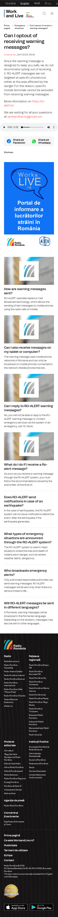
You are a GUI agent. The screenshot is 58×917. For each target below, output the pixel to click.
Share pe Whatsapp (44, 141)
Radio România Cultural (14, 675)
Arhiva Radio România (14, 767)
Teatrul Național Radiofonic (11, 700)
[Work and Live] (19, 13)
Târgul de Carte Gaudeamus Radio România (12, 757)
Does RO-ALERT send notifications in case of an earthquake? (29, 507)
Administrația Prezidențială (35, 755)
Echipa (8, 855)
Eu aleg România (11, 782)
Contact (9, 860)
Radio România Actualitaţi (11, 666)
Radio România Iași (37, 694)
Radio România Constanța (36, 683)
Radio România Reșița (38, 698)
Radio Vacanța (35, 734)
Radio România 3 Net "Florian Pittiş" (13, 690)
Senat (31, 767)
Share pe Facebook (19, 141)
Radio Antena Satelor (13, 671)
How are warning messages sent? (29, 284)
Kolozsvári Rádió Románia (36, 723)
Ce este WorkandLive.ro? (19, 840)
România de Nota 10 (13, 786)
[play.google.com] (16, 907)
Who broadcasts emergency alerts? (29, 578)
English (24, 3)
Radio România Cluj (37, 678)
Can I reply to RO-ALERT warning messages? (29, 401)
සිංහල (48, 3)
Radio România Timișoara (36, 710)
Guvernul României (37, 760)
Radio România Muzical (14, 679)
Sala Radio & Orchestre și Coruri (14, 823)
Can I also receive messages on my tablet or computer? (29, 342)
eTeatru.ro (8, 706)
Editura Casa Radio (12, 763)
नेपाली (37, 3)
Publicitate (10, 845)
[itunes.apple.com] (42, 907)
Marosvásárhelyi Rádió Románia (39, 729)
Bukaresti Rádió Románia (36, 716)
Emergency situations (20, 27)
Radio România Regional (15, 778)
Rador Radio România (13, 805)
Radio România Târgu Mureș (38, 703)
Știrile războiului (11, 775)
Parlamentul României (38, 763)
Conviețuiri (9, 750)
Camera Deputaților (37, 771)
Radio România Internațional (11, 684)
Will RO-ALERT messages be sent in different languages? (29, 611)
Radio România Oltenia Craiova (39, 689)
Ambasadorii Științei (13, 789)
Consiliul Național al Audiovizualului (37, 776)
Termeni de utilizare (16, 850)
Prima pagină (7, 27)
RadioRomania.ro (11, 661)
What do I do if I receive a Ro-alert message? (29, 459)
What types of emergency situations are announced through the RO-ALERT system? (29, 544)
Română (11, 3)
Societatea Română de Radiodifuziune (39, 748)
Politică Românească (13, 771)
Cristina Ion (10, 54)
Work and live (9, 793)
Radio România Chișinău (15, 695)
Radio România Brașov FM (39, 666)
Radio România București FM (36, 673)
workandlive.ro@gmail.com (24, 117)
